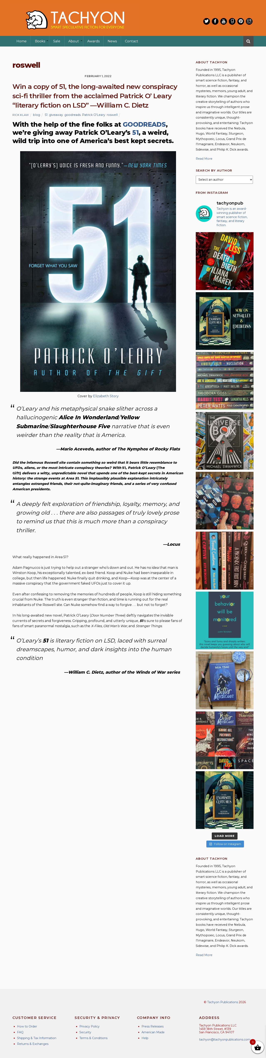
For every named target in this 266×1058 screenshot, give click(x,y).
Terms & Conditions (93, 1038)
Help (145, 1038)
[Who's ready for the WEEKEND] (225, 381)
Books (40, 41)
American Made (153, 1032)
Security (85, 1032)
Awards (93, 41)
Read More (204, 159)
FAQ (20, 1032)
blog (36, 115)
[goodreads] (232, 21)
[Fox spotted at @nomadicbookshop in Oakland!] (225, 560)
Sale (56, 41)
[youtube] (223, 21)
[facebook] (215, 21)
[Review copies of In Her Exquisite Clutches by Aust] (225, 321)
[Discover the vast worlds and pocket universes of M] (225, 441)
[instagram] (249, 21)
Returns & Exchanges (32, 1044)
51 (46, 115)
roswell (112, 115)
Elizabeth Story (106, 396)
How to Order (27, 1026)
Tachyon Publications (222, 1002)
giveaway (56, 115)
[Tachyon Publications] (74, 33)
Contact (131, 41)
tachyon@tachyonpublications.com (224, 1039)
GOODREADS (144, 124)
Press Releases (153, 1026)
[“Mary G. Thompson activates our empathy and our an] (225, 501)
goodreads (72, 115)
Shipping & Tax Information (36, 1038)
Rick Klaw (20, 114)
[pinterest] (240, 21)
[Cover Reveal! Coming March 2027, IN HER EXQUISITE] (225, 800)
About (73, 41)
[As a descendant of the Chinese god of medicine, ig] (225, 680)
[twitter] (206, 21)
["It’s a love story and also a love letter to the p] (225, 740)
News (112, 41)
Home (21, 41)
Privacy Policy (89, 1026)
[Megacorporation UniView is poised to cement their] (225, 620)
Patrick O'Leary (93, 115)
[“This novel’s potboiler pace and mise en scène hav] (225, 261)
